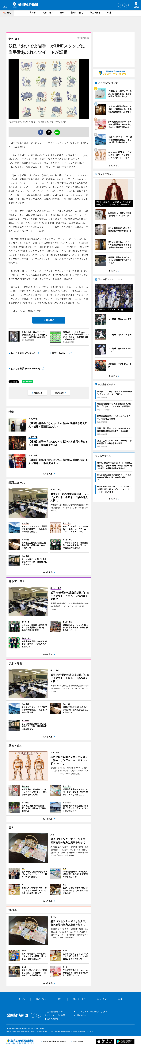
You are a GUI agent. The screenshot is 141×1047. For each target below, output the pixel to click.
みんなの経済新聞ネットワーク (19, 1041)
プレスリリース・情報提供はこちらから (92, 1011)
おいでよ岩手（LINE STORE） (26, 368)
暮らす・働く (77, 12)
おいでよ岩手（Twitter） (23, 353)
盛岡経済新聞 (25, 5)
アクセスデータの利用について (59, 1015)
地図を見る (48, 320)
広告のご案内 (52, 1019)
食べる (33, 12)
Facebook (120, 5)
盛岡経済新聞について (56, 1011)
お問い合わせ (81, 1015)
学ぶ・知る (95, 12)
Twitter (126, 5)
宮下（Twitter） (60, 353)
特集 (109, 12)
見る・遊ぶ (48, 12)
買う (62, 12)
